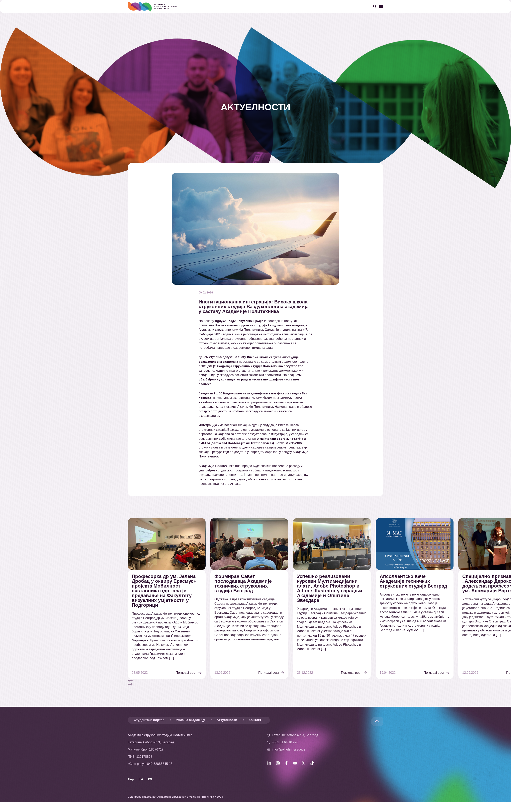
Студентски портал (149, 720)
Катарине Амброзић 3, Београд (295, 735)
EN (150, 779)
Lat (141, 779)
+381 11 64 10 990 (285, 742)
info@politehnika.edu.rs (288, 749)
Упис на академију (190, 720)
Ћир (131, 779)
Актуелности (227, 720)
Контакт (255, 720)
